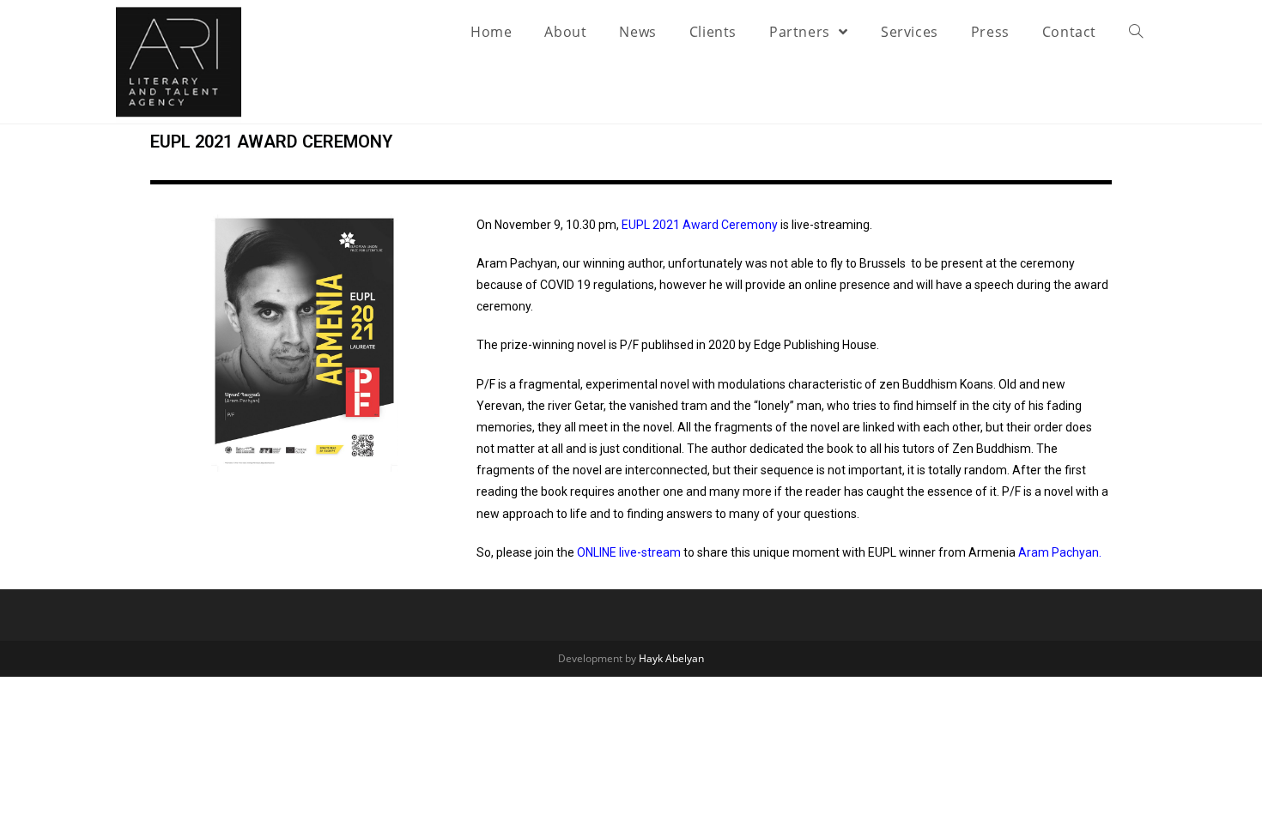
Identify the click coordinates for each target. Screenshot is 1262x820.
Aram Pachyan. (1059, 552)
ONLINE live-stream (629, 552)
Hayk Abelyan (671, 658)
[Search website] (1136, 31)
